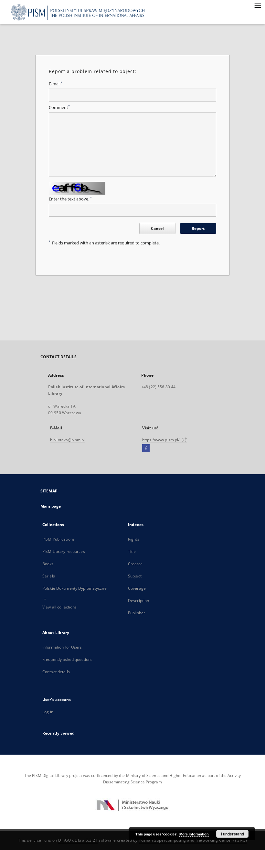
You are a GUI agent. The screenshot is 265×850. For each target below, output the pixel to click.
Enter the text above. (70, 199)
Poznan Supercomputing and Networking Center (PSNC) (193, 840)
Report (198, 228)
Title (132, 551)
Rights (133, 539)
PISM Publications (58, 539)
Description (138, 600)
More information (194, 834)
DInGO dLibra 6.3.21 (78, 840)
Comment (59, 107)
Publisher (136, 613)
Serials (48, 576)
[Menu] (257, 5)
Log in (47, 712)
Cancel (157, 228)
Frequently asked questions (67, 659)
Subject (135, 576)
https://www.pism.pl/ (161, 440)
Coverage (137, 588)
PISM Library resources (63, 551)
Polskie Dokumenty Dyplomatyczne (74, 588)
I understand (232, 834)
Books (48, 563)
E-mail (55, 84)
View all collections (59, 607)
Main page (50, 506)
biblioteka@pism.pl (67, 440)
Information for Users (62, 647)
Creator (135, 563)
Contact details (56, 671)
